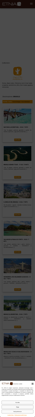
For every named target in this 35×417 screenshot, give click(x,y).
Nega (17, 407)
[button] (32, 384)
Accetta (17, 402)
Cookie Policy (10, 415)
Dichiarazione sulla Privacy (20, 415)
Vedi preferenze (17, 411)
